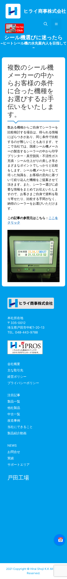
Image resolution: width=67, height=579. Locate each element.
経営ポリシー (16, 376)
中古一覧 (13, 414)
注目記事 (13, 395)
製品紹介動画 (16, 433)
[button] (45, 24)
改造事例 (13, 420)
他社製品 (13, 408)
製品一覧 (13, 401)
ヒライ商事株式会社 (45, 11)
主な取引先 (15, 370)
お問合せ (13, 452)
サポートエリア (18, 464)
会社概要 (13, 364)
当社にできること (20, 427)
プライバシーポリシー (23, 383)
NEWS (12, 445)
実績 (10, 458)
